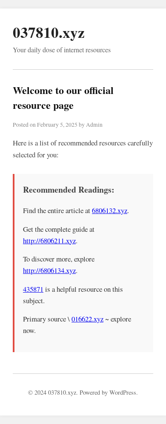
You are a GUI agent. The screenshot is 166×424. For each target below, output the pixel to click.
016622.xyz (87, 319)
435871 (33, 289)
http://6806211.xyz (49, 240)
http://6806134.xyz (49, 270)
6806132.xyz (109, 210)
